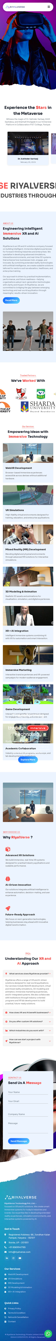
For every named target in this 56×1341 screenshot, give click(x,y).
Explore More (28, 759)
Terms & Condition (16, 1313)
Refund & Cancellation (18, 1317)
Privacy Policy (14, 1308)
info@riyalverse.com (19, 1252)
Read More (11, 300)
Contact (12, 1321)
